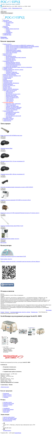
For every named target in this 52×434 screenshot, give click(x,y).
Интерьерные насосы (11, 56)
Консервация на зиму (11, 113)
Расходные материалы (8, 102)
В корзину (3, 138)
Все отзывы (48, 310)
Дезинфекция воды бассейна (12, 112)
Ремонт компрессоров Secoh (12, 28)
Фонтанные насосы (10, 58)
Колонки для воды (7, 87)
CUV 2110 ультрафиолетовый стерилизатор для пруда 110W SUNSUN (17, 187)
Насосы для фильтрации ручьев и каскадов (16, 57)
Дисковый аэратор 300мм (6, 148)
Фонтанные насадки (8, 80)
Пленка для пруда (7, 44)
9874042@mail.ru (7, 33)
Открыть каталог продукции (6, 13)
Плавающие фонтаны (11, 59)
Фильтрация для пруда (8, 61)
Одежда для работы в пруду (12, 97)
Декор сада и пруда (10, 91)
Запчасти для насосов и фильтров (13, 107)
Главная (2, 312)
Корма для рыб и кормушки (9, 74)
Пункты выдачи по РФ (8, 403)
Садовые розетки (7, 78)
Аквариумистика (7, 120)
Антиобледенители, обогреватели (11, 83)
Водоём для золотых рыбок (9, 419)
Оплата (7, 23)
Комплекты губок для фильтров (13, 103)
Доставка (8, 25)
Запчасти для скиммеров (11, 109)
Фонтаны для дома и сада (9, 85)
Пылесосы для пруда (8, 76)
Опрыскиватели (9, 98)
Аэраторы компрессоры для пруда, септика (13, 69)
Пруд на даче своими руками (10, 418)
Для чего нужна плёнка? (9, 417)
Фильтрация (6, 393)
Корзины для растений (11, 95)
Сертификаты (9, 32)
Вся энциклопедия (7, 420)
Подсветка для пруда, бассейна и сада (12, 75)
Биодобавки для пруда (8, 118)
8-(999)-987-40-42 (7, 34)
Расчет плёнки (6, 410)
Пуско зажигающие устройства (13, 108)
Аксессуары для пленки (11, 52)
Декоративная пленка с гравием (13, 50)
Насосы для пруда (7, 55)
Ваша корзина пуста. (17, 8)
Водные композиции (8, 84)
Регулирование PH (10, 114)
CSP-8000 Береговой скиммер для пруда (10, 238)
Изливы (5, 79)
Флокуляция (9, 117)
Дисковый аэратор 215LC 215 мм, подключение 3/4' (13, 161)
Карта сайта (6, 411)
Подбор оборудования (8, 409)
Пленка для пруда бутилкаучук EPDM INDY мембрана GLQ (20, 45)
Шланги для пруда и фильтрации (10, 89)
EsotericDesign (18, 432)
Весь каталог (6, 20)
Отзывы (8, 30)
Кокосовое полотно (7, 53)
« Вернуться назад (5, 387)
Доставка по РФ (9, 22)
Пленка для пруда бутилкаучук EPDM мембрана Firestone (19, 47)
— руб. (7, 8)
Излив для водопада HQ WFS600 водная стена (11, 135)
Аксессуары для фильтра (11, 66)
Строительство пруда (8, 119)
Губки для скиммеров (11, 104)
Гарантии (8, 31)
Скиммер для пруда (7, 68)
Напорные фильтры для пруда (13, 62)
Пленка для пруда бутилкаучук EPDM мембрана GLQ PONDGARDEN (22, 46)
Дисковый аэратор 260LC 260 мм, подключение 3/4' (13, 174)
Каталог (7, 312)
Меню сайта (3, 11)
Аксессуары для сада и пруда (10, 90)
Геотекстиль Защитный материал (13, 51)
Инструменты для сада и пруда (13, 94)
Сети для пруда (9, 101)
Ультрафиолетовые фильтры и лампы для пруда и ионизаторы (17, 67)
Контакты (5, 26)
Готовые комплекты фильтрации (13, 64)
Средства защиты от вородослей (13, 115)
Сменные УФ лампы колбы (12, 106)
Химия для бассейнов (8, 111)
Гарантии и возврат (7, 404)
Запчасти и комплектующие (12, 73)
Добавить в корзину (8, 350)
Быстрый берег (9, 92)
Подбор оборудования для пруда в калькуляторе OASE (13, 256)
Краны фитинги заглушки (12, 96)
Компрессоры (9, 70)
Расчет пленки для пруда (6, 259)
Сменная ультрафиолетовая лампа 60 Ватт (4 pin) (12, 225)
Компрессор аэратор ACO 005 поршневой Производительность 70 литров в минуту (20, 212)
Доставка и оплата (7, 21)
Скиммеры (5, 397)
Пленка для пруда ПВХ (11, 49)
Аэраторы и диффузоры (11, 72)
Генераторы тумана (7, 81)
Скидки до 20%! (4, 38)
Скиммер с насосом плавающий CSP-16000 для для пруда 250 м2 (16, 200)
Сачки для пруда (10, 100)
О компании (6, 27)
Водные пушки (6, 86)
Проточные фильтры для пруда (13, 63)
